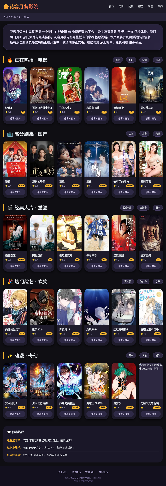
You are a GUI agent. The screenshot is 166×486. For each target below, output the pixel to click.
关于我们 (62, 472)
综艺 (140, 6)
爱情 (144, 59)
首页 (111, 6)
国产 (157, 207)
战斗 (157, 355)
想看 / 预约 (15, 118)
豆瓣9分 (127, 207)
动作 (118, 59)
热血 (131, 355)
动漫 (150, 6)
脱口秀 (143, 281)
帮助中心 (76, 472)
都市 (144, 133)
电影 (121, 6)
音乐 (157, 281)
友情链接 (89, 472)
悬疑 (157, 59)
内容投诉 (103, 472)
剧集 (131, 6)
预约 (160, 6)
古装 (131, 133)
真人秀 (127, 281)
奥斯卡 (143, 207)
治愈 (144, 355)
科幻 (131, 59)
